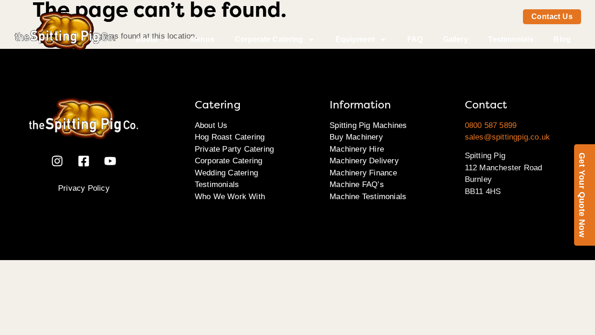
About (147, 39)
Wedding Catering (226, 172)
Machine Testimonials (368, 196)
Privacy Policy (84, 188)
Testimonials (510, 39)
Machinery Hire (357, 149)
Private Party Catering (234, 149)
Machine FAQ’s (357, 184)
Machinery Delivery (364, 160)
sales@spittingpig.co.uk (507, 137)
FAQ (415, 39)
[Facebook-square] (84, 161)
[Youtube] (110, 161)
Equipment (355, 39)
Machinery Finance (363, 172)
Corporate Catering (269, 39)
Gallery (455, 39)
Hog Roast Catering (230, 137)
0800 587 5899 (491, 125)
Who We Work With (230, 196)
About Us (211, 125)
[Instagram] (57, 161)
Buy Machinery (356, 137)
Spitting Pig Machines (368, 125)
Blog (562, 39)
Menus (202, 39)
